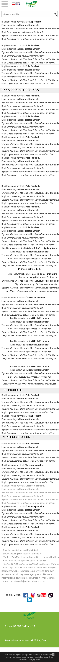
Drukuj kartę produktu (30, 269)
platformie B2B (28, 640)
